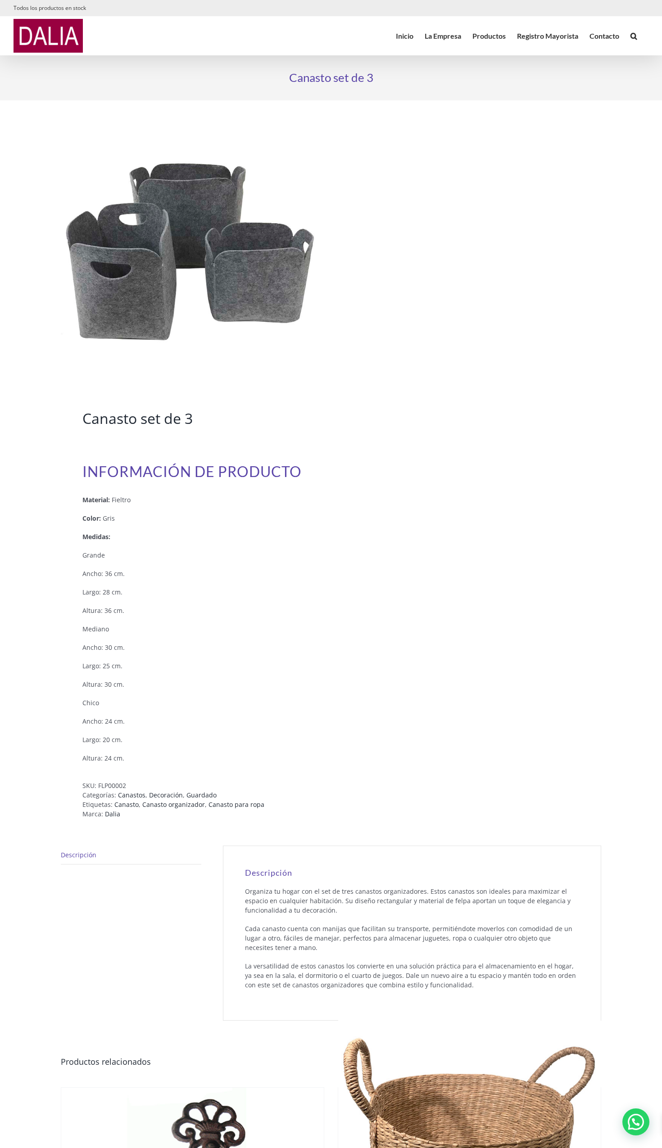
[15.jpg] (190, 257)
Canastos (131, 795)
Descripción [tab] (78, 855)
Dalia (112, 814)
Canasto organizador (173, 804)
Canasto (126, 804)
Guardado (201, 795)
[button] (633, 36)
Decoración (166, 795)
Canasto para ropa (236, 804)
